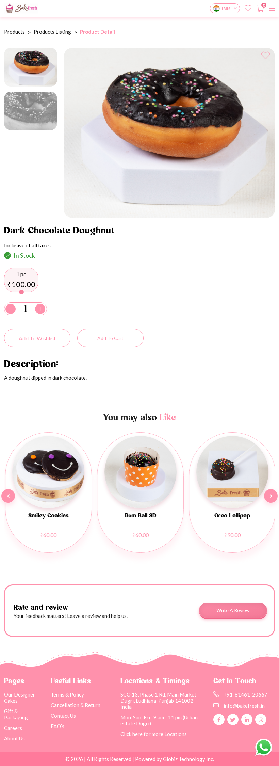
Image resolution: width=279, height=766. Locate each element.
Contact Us (63, 716)
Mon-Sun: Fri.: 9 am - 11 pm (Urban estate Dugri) (159, 720)
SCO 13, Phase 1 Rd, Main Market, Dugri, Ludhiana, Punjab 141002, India (158, 700)
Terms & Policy (67, 694)
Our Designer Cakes (19, 697)
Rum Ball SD (139, 515)
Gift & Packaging (16, 714)
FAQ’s (57, 726)
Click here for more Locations (153, 734)
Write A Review (233, 610)
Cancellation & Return (75, 705)
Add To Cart (110, 338)
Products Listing (52, 32)
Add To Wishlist (37, 338)
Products (14, 32)
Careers (13, 728)
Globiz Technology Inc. (188, 759)
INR (226, 8)
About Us (14, 738)
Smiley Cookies (48, 515)
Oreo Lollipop (231, 515)
